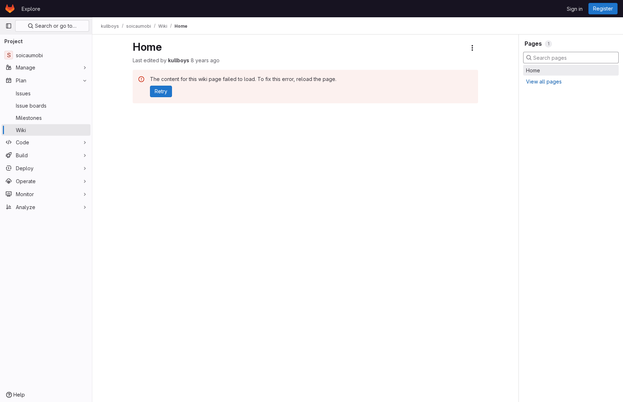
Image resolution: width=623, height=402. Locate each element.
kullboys (178, 60)
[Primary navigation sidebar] (8, 26)
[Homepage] (10, 8)
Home (533, 70)
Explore (31, 9)
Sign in (575, 9)
